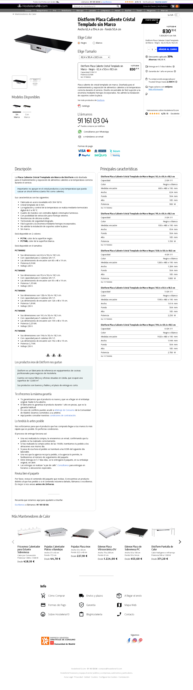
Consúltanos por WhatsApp (96, 131)
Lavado (92, 10)
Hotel (117, 10)
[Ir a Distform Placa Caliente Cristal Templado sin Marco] (17, 112)
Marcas (164, 10)
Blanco (99, 42)
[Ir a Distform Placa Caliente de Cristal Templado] (27, 112)
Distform (100, 100)
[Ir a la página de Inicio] (32, 6)
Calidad (87, 677)
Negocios (151, 10)
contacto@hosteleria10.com (110, 669)
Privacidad (78, 677)
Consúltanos (63, 465)
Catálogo (86, 106)
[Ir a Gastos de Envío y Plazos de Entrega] (157, 22)
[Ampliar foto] (43, 73)
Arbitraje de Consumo (65, 410)
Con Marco (27, 116)
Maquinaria (42, 10)
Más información (156, 89)
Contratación (124, 677)
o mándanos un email (93, 136)
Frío (55, 10)
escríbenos (107, 2)
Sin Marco (17, 116)
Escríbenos (20, 504)
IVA (170, 15)
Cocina (28, 10)
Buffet (128, 10)
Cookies (94, 677)
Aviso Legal (68, 677)
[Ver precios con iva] (177, 14)
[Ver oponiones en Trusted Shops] (161, 2)
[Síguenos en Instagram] (135, 642)
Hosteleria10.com (78, 669)
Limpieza (105, 10)
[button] (180, 542)
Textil (139, 10)
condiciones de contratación (63, 415)
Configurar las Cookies (108, 677)
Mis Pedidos (162, 6)
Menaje (80, 10)
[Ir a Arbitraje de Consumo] (59, 645)
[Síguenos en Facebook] (129, 642)
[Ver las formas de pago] (99, 156)
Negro (84, 42)
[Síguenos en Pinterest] (140, 642)
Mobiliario (66, 10)
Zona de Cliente (149, 6)
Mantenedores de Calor (25, 14)
